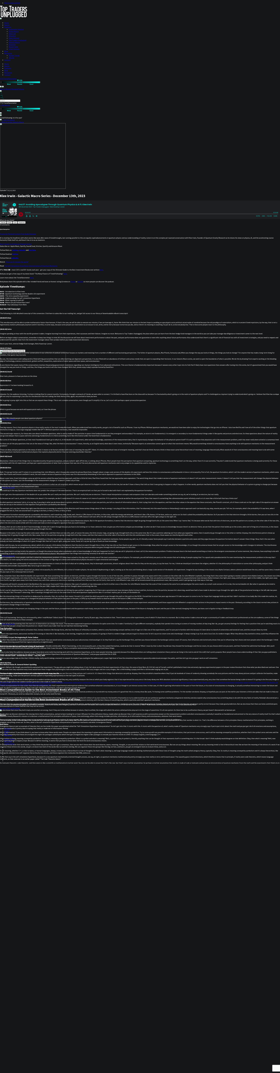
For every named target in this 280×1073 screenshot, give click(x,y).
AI (1, 682)
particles (96, 682)
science (211, 682)
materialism (77, 682)
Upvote (3, 222)
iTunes (72, 281)
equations (59, 682)
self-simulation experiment (224, 682)
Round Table (13, 47)
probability (118, 682)
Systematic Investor (16, 29)
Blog (6, 51)
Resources (8, 53)
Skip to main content (12, 3)
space (246, 682)
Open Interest (14, 38)
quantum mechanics (165, 682)
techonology (261, 682)
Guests (7, 25)
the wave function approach (40, 685)
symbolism (252, 682)
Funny (9, 222)
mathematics (87, 682)
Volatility (12, 45)
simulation (239, 682)
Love (15, 222)
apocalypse (15, 682)
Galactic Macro (14, 42)
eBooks (11, 58)
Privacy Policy (9, 739)
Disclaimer (8, 741)
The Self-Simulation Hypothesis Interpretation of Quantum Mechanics (30, 266)
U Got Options (14, 49)
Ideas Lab (12, 34)
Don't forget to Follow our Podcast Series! (16, 244)
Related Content (14, 234)
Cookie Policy (9, 743)
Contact (7, 60)
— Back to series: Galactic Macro (12, 122)
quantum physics (179, 682)
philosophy (104, 682)
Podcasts (7, 27)
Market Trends (14, 55)
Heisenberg (68, 682)
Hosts (6, 23)
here (101, 270)
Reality (205, 682)
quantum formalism (130, 682)
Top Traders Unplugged (17, 40)
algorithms (6, 682)
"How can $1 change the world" (17, 262)
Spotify (80, 281)
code (21, 682)
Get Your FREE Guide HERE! (10, 708)
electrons (38, 682)
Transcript (4, 234)
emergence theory (49, 682)
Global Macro (14, 31)
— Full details (5, 105)
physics (111, 682)
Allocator (12, 36)
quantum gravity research (148, 682)
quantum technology (194, 682)
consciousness (28, 682)
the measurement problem (19, 685)
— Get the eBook (8, 120)
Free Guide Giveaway (28, 234)
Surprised (22, 222)
